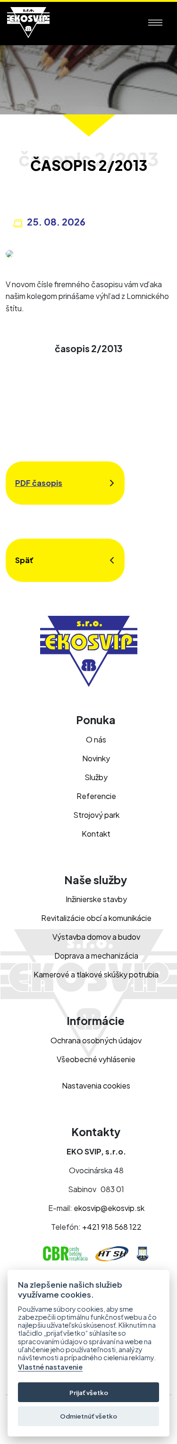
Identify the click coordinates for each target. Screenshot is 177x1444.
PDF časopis (38, 483)
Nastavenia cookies (96, 1085)
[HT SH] (114, 1253)
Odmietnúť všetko (88, 1416)
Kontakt (96, 834)
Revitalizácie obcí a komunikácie (96, 918)
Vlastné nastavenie (50, 1367)
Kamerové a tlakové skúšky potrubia (96, 974)
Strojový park (96, 815)
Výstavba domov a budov (96, 937)
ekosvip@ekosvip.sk (109, 1208)
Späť (24, 560)
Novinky (96, 758)
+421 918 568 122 (112, 1227)
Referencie (96, 796)
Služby (96, 777)
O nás (96, 739)
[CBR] (67, 1253)
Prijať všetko (88, 1392)
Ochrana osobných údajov (96, 1040)
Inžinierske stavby (96, 899)
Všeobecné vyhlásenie (96, 1059)
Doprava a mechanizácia (96, 955)
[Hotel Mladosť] (143, 1253)
